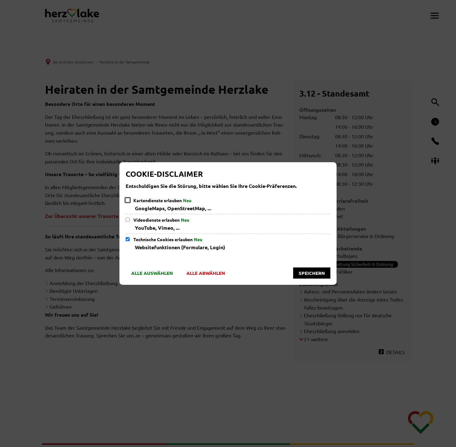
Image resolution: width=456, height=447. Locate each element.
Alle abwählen (205, 273)
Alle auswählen (152, 273)
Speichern (312, 273)
